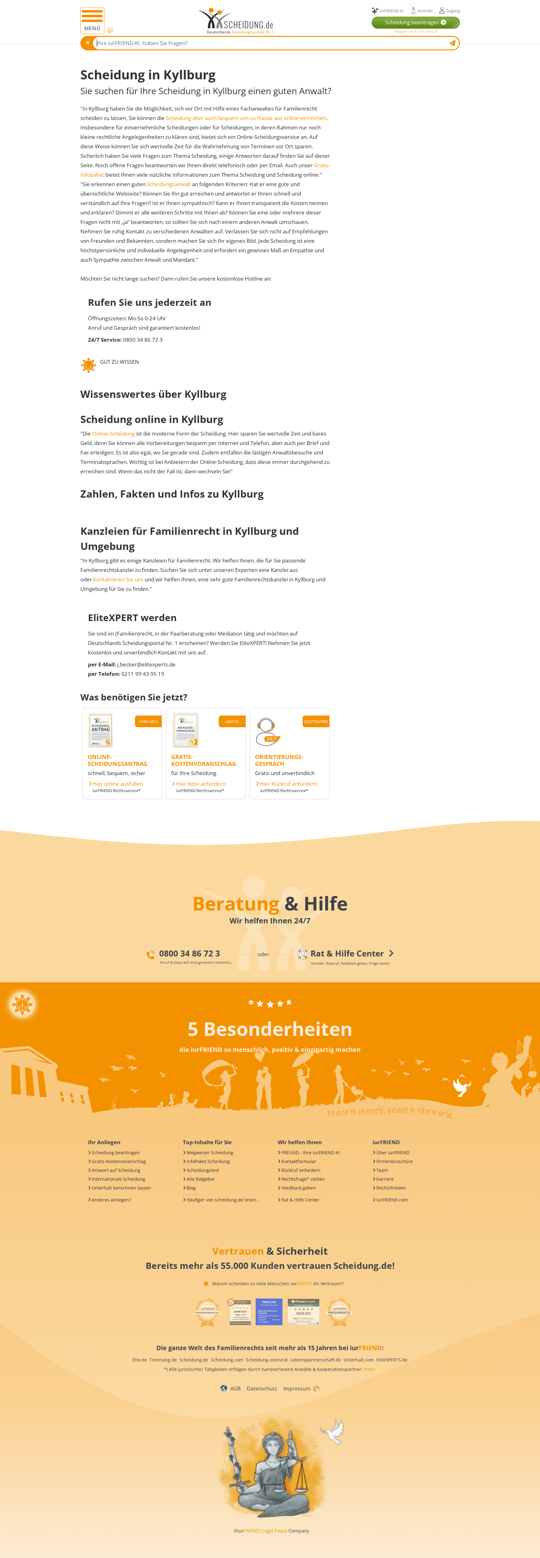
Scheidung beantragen (116, 1153)
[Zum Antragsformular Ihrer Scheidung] (100, 745)
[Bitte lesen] (109, 30)
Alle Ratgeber (201, 1179)
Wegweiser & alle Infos (414, 31)
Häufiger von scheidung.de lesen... (223, 1200)
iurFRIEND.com (392, 1200)
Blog (191, 1188)
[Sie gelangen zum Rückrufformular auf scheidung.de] (268, 745)
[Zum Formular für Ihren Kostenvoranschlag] (185, 745)
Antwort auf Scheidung (116, 1170)
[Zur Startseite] (238, 18)
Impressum (297, 1388)
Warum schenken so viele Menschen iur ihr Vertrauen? (277, 1284)
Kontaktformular (299, 1161)
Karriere (385, 1179)
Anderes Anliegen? (111, 1200)
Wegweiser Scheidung (210, 1153)
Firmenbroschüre (394, 1161)
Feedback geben (299, 1188)
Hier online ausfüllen (117, 784)
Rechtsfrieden (391, 1188)
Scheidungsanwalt (169, 184)
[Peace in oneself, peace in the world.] (22, 1005)
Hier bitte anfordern (200, 784)
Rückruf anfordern (301, 1170)
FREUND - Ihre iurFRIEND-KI (311, 1153)
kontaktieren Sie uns (118, 579)
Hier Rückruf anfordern (288, 784)
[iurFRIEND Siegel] (207, 1312)
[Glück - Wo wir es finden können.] (316, 1388)
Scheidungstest (203, 1170)
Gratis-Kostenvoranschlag (119, 1161)
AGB (235, 1388)
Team (382, 1170)
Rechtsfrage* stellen (303, 1179)
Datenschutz (262, 1388)
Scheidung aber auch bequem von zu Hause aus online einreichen (246, 118)
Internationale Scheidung (118, 1179)
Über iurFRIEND (392, 1153)
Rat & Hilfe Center (300, 1200)
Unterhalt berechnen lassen (121, 1188)
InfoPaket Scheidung (208, 1161)
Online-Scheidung (113, 433)
